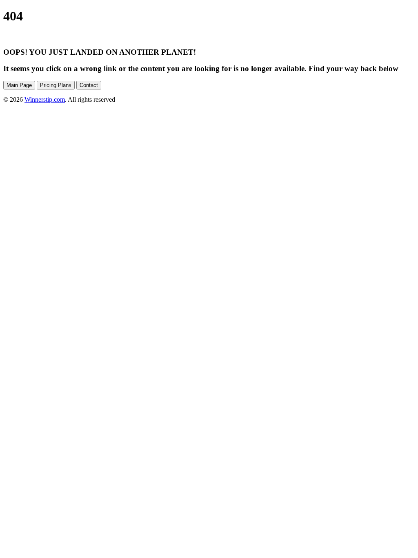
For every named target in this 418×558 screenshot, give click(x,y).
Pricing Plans (55, 85)
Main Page (19, 85)
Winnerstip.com (44, 99)
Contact (89, 85)
